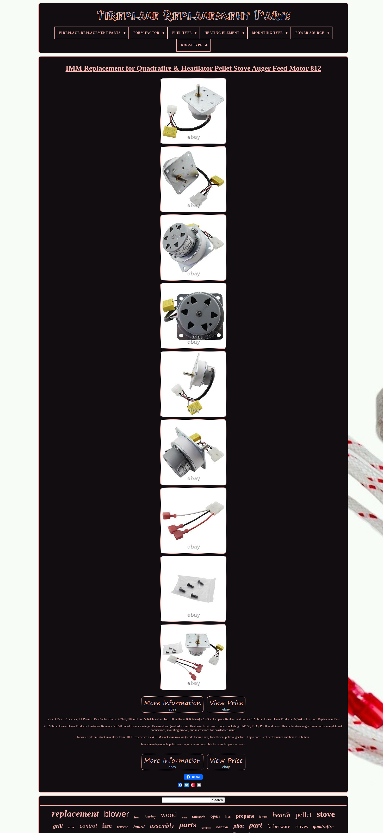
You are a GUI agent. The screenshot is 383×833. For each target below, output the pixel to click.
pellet (303, 815)
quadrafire (323, 826)
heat (228, 817)
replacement (75, 814)
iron (136, 817)
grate (71, 827)
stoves (301, 826)
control (88, 826)
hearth (281, 815)
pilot (238, 826)
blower (116, 814)
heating (150, 817)
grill (58, 826)
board (139, 826)
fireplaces (206, 827)
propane (245, 816)
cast (184, 817)
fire (107, 825)
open (215, 816)
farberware (278, 826)
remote (122, 827)
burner (263, 817)
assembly (162, 825)
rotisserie (198, 817)
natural (222, 827)
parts (187, 824)
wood (169, 815)
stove (326, 814)
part (255, 824)
